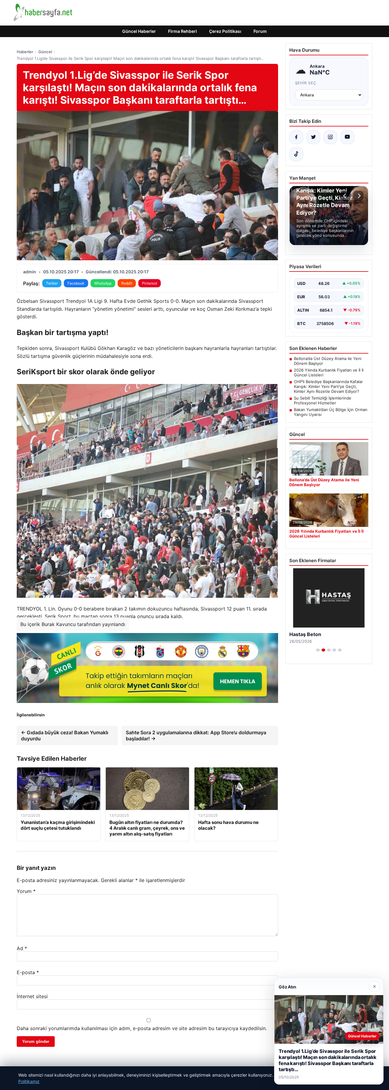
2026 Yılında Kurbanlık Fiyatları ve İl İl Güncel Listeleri (328, 372)
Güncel (45, 51)
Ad (22, 948)
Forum (260, 31)
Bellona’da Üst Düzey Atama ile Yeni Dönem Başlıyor (327, 361)
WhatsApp (103, 283)
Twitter (52, 283)
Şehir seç (306, 83)
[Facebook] (296, 137)
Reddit (126, 283)
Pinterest (149, 283)
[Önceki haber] (345, 196)
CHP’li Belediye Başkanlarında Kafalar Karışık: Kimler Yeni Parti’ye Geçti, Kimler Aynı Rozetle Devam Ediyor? (328, 386)
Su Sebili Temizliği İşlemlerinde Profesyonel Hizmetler (322, 400)
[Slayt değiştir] (318, 650)
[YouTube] (347, 137)
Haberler (25, 51)
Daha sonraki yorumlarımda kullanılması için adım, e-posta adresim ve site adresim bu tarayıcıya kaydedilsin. (142, 1028)
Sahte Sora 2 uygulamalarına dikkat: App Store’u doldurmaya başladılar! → (196, 735)
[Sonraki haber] (358, 196)
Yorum (26, 891)
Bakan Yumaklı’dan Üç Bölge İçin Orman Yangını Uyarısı (330, 412)
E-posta (28, 972)
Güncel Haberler (139, 31)
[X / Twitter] (313, 137)
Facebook (75, 283)
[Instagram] (330, 137)
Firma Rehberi (182, 31)
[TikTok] (296, 154)
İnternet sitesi (32, 996)
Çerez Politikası (225, 31)
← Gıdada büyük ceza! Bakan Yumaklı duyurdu (64, 735)
